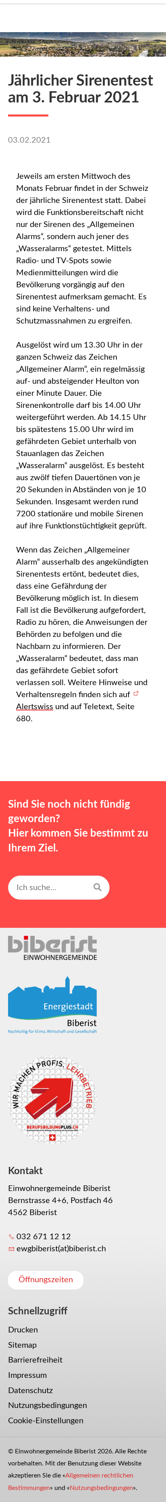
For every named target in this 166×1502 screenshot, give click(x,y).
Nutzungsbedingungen (47, 1406)
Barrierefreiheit (35, 1360)
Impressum (27, 1375)
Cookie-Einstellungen (45, 1421)
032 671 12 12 (44, 1237)
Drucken (23, 1330)
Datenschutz (30, 1391)
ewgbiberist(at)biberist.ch (61, 1249)
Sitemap (22, 1345)
